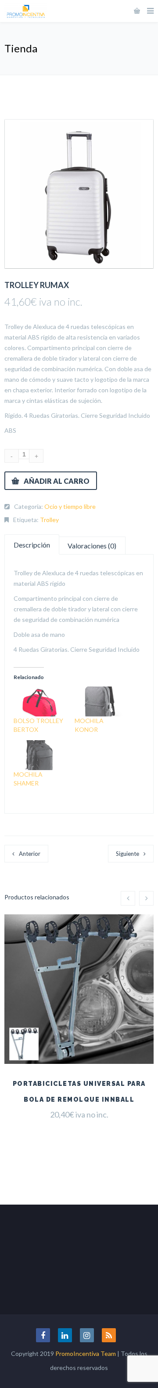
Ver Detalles (79, 1042)
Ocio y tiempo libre (70, 506)
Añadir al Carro (57, 481)
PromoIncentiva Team (85, 1353)
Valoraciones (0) (92, 545)
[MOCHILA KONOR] (101, 701)
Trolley (49, 519)
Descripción (32, 545)
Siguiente (127, 853)
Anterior (29, 853)
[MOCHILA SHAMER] (40, 755)
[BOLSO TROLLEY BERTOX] (40, 701)
